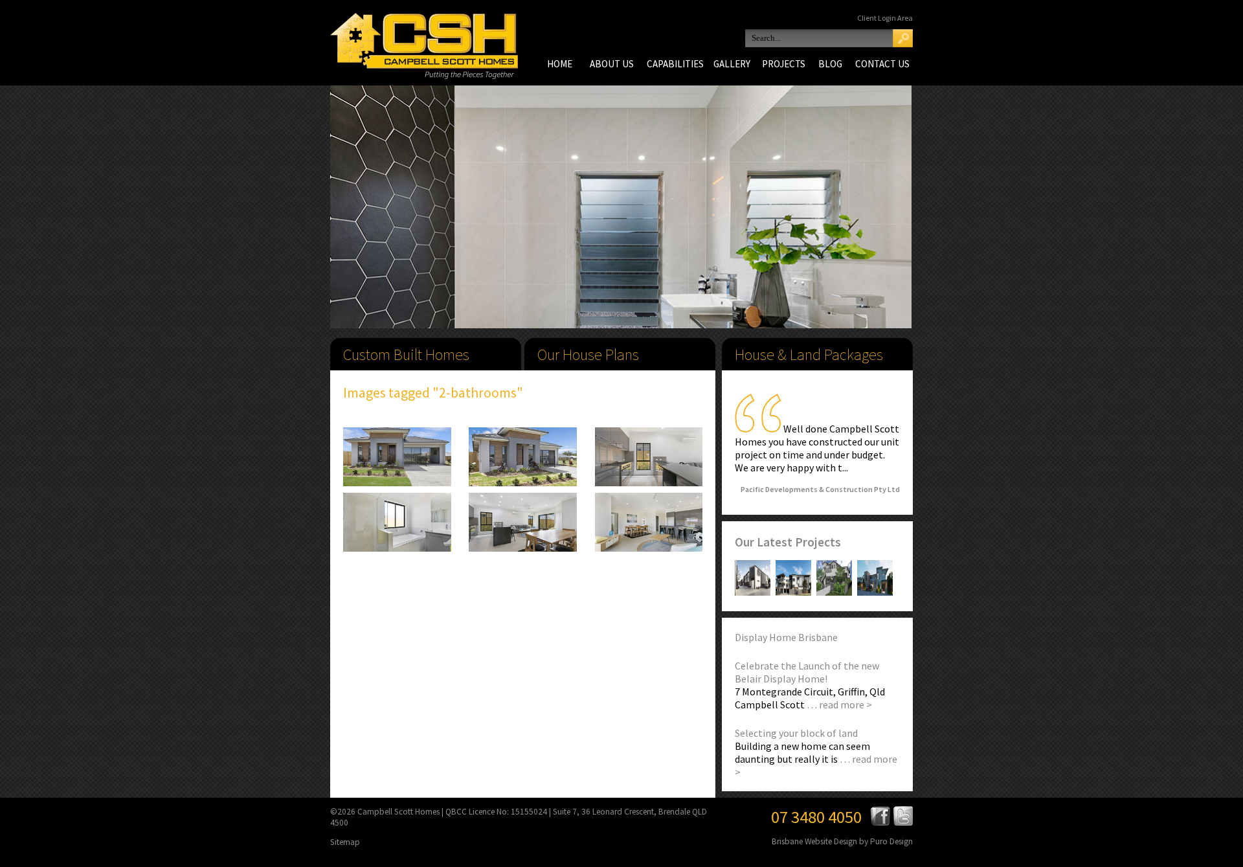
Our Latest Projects (788, 542)
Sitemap (345, 842)
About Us (612, 64)
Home (559, 64)
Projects (783, 64)
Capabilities (675, 64)
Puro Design (891, 841)
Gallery (731, 64)
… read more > (839, 704)
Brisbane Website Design (814, 841)
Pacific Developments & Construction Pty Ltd (820, 489)
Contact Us (882, 64)
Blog (830, 64)
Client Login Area (885, 18)
